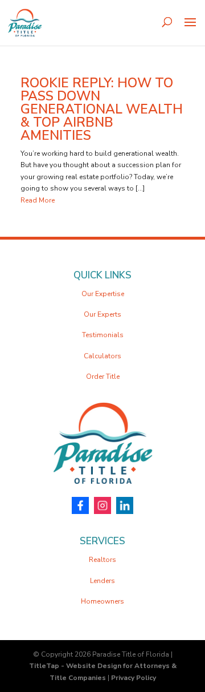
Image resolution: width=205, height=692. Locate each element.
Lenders (102, 580)
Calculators (102, 356)
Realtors (102, 559)
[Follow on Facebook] (80, 506)
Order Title (103, 376)
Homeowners (102, 601)
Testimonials (103, 334)
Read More (37, 200)
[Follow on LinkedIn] (124, 506)
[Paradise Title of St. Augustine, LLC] (102, 491)
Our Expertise (102, 293)
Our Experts (102, 314)
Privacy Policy (133, 677)
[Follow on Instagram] (102, 506)
